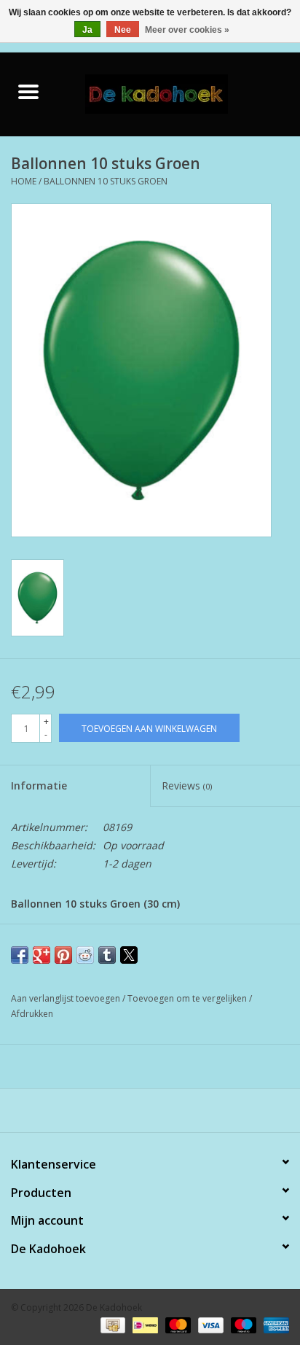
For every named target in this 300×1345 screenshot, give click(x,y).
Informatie (39, 785)
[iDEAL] (143, 1325)
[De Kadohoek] (178, 93)
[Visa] (209, 1325)
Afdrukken (32, 1013)
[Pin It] (63, 955)
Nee (122, 30)
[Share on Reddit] (85, 955)
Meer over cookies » (187, 30)
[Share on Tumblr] (107, 955)
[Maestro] (242, 1325)
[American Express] (273, 1325)
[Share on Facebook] (19, 955)
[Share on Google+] (41, 955)
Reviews (187, 785)
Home (23, 181)
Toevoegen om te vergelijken (188, 998)
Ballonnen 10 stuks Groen (105, 181)
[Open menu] (28, 91)
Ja (87, 30)
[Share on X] (129, 955)
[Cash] (111, 1325)
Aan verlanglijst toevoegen (66, 998)
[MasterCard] (176, 1325)
